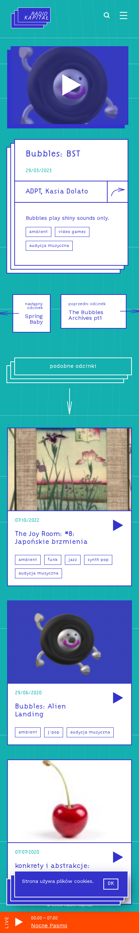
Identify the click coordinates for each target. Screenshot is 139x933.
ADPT (33, 192)
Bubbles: (44, 154)
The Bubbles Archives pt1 (86, 311)
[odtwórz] (117, 526)
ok (111, 883)
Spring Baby (34, 313)
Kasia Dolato (66, 192)
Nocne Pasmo (49, 925)
